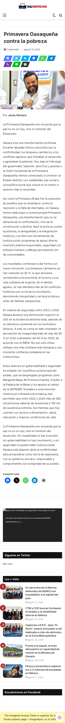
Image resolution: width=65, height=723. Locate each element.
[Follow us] (59, 717)
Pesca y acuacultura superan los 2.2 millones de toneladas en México (43, 670)
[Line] (15, 64)
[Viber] (6, 64)
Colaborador (12, 49)
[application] (32, 525)
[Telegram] (50, 58)
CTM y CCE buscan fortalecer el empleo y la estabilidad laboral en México (43, 612)
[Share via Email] (24, 64)
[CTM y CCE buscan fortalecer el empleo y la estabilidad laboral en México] (13, 613)
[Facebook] (6, 58)
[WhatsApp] (41, 58)
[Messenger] (32, 58)
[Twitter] (15, 58)
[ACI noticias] (32, 6)
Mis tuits (8, 563)
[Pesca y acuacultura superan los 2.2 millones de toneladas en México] (13, 671)
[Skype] (24, 58)
